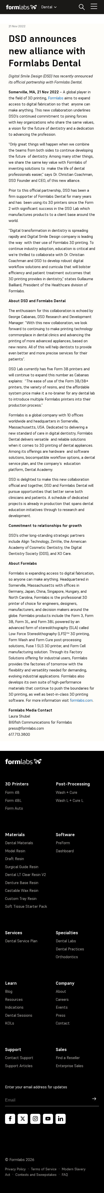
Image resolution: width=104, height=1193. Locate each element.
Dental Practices (70, 949)
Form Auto (14, 808)
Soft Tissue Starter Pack (26, 906)
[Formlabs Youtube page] (48, 1119)
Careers (62, 999)
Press (60, 1015)
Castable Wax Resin (21, 890)
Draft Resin (14, 858)
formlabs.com (81, 700)
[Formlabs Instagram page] (35, 1119)
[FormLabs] (21, 7)
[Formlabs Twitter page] (23, 1119)
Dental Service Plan (21, 941)
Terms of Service (44, 1169)
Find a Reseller (68, 1057)
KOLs (9, 1023)
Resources (14, 999)
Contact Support (19, 1057)
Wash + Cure (66, 792)
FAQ (65, 1175)
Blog (8, 991)
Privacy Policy (15, 1169)
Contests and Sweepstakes (36, 1175)
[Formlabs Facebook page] (10, 1119)
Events (62, 1007)
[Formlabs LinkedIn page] (61, 1119)
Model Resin (15, 850)
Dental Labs (66, 941)
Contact (63, 1023)
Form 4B (12, 792)
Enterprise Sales (69, 1065)
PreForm (63, 842)
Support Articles (19, 1065)
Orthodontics (67, 956)
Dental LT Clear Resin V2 (25, 874)
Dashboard (65, 850)
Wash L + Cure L (69, 800)
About (61, 991)
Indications (14, 1007)
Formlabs (55, 98)
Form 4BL (13, 800)
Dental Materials (19, 842)
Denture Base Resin (21, 882)
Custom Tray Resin (21, 898)
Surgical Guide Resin (21, 866)
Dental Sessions (18, 1015)
